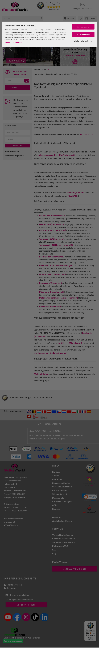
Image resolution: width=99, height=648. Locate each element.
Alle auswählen (83, 27)
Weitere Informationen (83, 41)
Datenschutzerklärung (13, 42)
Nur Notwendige (83, 34)
